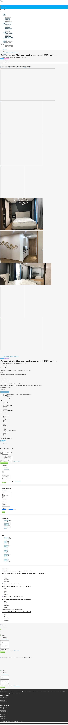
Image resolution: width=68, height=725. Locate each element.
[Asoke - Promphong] (7, 495)
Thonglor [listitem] (6, 537)
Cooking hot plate (6, 419)
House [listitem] (5, 521)
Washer (4, 434)
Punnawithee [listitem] (6, 554)
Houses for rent (7, 19)
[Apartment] (4, 498)
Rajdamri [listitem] (5, 560)
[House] (4, 500)
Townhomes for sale (8, 29)
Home (4, 4)
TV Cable (4, 433)
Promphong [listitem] (6, 538)
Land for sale (2, 714)
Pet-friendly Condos (8, 42)
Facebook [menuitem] (11, 52)
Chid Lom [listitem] (6, 550)
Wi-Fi (4, 435)
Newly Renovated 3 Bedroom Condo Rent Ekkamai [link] (16, 599)
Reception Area (6, 426)
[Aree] (7, 493)
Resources (4, 54)
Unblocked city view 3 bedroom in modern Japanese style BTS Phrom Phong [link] (24, 573)
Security (4, 429)
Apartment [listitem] (6, 525)
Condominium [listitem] (6, 520)
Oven (4, 424)
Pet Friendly (5, 38)
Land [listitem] (5, 528)
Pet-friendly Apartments (9, 41)
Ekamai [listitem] (5, 542)
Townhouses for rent (8, 20)
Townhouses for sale (8, 32)
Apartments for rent (8, 16)
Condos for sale (7, 25)
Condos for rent (7, 18)
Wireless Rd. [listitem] (6, 558)
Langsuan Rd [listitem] (6, 561)
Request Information (4, 463)
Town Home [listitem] (6, 524)
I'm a (1, 455)
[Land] (4, 501)
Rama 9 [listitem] (5, 552)
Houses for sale (7, 27)
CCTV (4, 417)
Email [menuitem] (17, 52)
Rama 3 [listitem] (5, 556)
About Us (4, 9)
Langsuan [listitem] (6, 559)
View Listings (3, 440)
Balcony (4, 416)
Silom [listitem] (5, 549)
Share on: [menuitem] (4, 51)
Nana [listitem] (5, 547)
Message (2, 460)
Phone (1, 452)
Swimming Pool (6, 431)
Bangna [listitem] (5, 551)
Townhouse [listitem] (6, 523)
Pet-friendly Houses (8, 43)
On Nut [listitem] (5, 543)
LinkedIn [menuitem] (15, 52)
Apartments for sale (8, 24)
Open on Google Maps (4, 392)
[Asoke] (7, 494)
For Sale (4, 23)
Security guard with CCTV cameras (9, 430)
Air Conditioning (6, 415)
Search (3, 512)
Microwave (5, 422)
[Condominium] (4, 499)
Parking (4, 425)
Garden (4, 420)
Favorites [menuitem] (6, 62)
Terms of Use (17, 461)
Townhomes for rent (8, 22)
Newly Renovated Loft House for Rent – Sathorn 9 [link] (16, 586)
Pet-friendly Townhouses (9, 45)
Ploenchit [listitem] (6, 546)
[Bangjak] (7, 496)
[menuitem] (3, 47)
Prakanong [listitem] (6, 545)
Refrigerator (5, 428)
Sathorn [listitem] (5, 541)
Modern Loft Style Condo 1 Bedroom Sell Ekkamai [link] (16, 612)
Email (1, 453)
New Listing (6, 58)
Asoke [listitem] (5, 540)
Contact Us (4, 42)
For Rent (4, 15)
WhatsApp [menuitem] (4, 52)
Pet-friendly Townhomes (9, 46)
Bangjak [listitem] (5, 555)
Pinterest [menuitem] (8, 52)
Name (1, 451)
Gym (3, 421)
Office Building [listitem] (7, 527)
